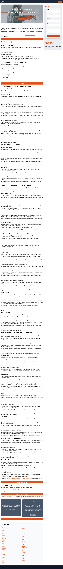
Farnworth (3, 554)
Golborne (23, 558)
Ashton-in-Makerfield (25, 561)
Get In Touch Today (22, 38)
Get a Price (22, 83)
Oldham (3, 535)
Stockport (23, 531)
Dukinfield (3, 549)
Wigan (23, 557)
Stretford (23, 528)
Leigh (23, 549)
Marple (23, 541)
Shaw (5, 491)
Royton (8, 491)
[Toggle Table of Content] (10, 42)
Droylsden (3, 546)
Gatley (23, 544)
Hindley (23, 555)
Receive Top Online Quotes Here (21, 494)
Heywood (2, 491)
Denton (3, 557)
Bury (2, 536)
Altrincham (24, 552)
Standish (23, 560)
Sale (23, 536)
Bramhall (23, 550)
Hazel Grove (24, 547)
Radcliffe (3, 543)
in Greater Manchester (18, 478)
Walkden (3, 560)
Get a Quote (21, 18)
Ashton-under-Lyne (5, 544)
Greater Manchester (5, 551)
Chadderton (15, 491)
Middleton (11, 491)
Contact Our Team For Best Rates (21, 482)
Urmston (23, 530)
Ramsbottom (4, 538)
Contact (60, 1)
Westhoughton (24, 542)
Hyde (3, 562)
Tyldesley (24, 534)
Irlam (23, 539)
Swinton (3, 552)
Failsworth (3, 541)
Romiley (23, 533)
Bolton (3, 559)
